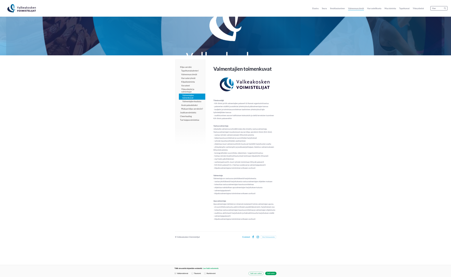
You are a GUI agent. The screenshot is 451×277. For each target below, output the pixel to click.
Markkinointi (211, 273)
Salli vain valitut (256, 273)
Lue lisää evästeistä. (211, 268)
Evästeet (246, 237)
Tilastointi (197, 273)
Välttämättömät (182, 273)
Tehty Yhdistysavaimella (268, 237)
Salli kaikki (271, 273)
